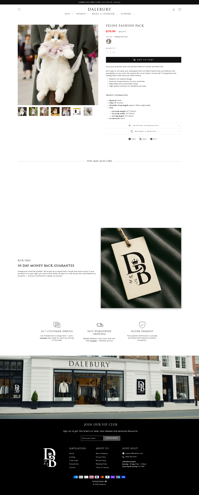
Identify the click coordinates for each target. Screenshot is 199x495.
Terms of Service (102, 467)
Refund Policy (101, 460)
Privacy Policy (101, 457)
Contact (72, 467)
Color (117, 37)
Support (126, 14)
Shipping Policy (101, 464)
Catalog (72, 457)
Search (71, 453)
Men (68, 14)
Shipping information (145, 125)
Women (81, 14)
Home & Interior (104, 14)
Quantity (111, 48)
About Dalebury (102, 453)
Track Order (73, 460)
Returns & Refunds (145, 131)
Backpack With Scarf (108, 41)
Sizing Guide (74, 464)
